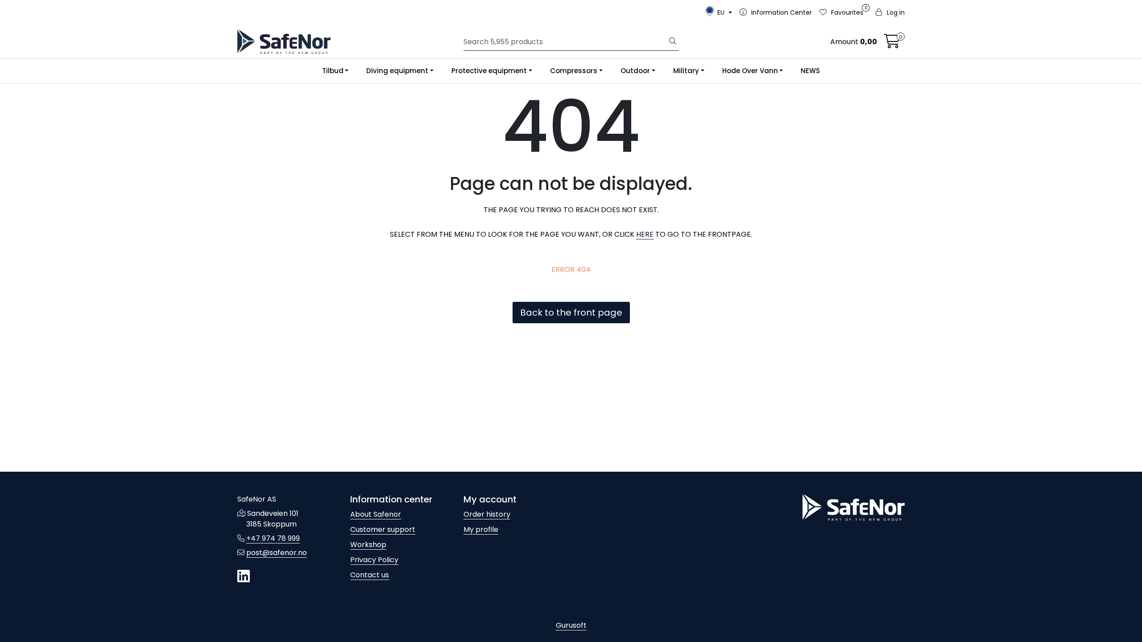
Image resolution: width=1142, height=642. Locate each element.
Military (686, 70)
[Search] (673, 42)
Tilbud (332, 70)
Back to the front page (571, 312)
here (645, 234)
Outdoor (635, 70)
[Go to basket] (892, 44)
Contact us (369, 575)
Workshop (368, 544)
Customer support (382, 529)
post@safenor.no (276, 552)
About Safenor (375, 514)
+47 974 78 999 (273, 538)
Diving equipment (397, 70)
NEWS (810, 70)
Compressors (573, 70)
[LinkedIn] (243, 576)
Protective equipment (489, 70)
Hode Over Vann (750, 70)
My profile (480, 529)
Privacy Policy (374, 560)
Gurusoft (571, 625)
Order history (486, 514)
